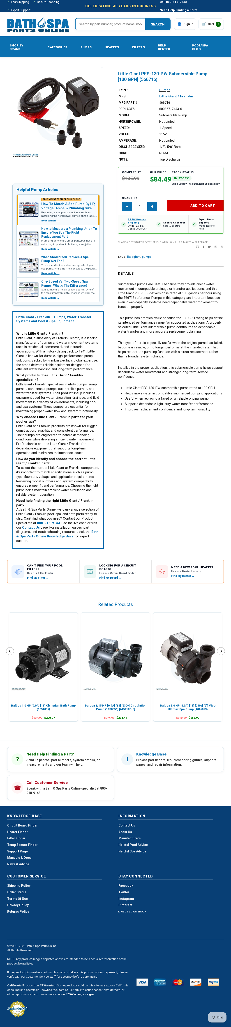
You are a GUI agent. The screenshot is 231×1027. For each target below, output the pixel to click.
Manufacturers (129, 838)
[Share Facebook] (203, 247)
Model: (125, 115)
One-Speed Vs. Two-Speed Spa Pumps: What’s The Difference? (64, 283)
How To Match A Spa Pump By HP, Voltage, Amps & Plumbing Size (68, 206)
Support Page (17, 851)
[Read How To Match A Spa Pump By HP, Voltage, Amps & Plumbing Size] (29, 209)
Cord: (123, 153)
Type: (123, 90)
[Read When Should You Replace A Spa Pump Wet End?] (29, 265)
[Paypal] (213, 982)
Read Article (50, 220)
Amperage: (128, 140)
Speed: (124, 128)
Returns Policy (18, 911)
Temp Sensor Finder (22, 845)
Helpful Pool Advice (133, 845)
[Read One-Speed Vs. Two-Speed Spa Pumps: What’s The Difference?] (29, 289)
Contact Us (126, 825)
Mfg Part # (128, 102)
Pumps (164, 90)
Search (157, 24)
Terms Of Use (17, 898)
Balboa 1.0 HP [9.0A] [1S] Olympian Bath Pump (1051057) (43, 707)
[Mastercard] (178, 982)
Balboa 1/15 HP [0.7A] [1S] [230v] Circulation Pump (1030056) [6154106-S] (115, 707)
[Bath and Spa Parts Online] (38, 24)
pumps (146, 256)
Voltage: (126, 134)
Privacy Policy (18, 905)
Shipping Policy (18, 885)
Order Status (16, 892)
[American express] (160, 982)
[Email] (197, 247)
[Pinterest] (216, 247)
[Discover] (195, 982)
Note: (123, 159)
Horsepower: (130, 121)
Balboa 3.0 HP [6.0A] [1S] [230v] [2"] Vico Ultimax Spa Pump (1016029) (187, 707)
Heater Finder (17, 832)
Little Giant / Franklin (176, 96)
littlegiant (133, 256)
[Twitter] (209, 247)
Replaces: (127, 109)
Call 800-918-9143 (173, 2)
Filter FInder (16, 838)
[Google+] (222, 247)
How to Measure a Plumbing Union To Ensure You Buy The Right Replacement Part (69, 232)
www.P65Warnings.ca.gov (76, 994)
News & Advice (18, 864)
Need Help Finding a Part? (178, 10)
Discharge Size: (132, 147)
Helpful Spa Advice (132, 851)
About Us (125, 832)
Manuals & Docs (19, 857)
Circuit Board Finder (22, 825)
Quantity (129, 198)
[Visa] (142, 982)
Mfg (122, 96)
